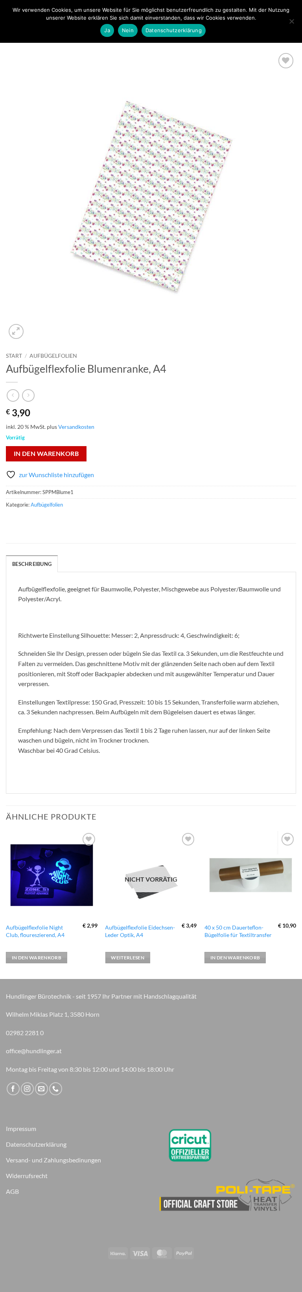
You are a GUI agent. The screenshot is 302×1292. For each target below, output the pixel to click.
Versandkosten (76, 426)
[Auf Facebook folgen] (13, 1088)
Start (14, 356)
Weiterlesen (127, 957)
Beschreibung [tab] (32, 564)
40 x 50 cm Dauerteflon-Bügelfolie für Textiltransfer (238, 931)
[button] (16, 331)
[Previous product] (28, 395)
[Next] (296, 904)
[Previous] (6, 904)
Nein (128, 30)
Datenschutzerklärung (173, 30)
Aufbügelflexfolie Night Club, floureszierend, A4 (35, 931)
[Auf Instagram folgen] (27, 1088)
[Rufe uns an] (55, 1088)
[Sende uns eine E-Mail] (41, 1088)
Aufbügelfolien (53, 356)
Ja (107, 30)
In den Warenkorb (46, 453)
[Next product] (13, 395)
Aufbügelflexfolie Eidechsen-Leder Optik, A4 (140, 931)
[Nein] (291, 23)
